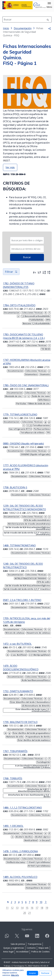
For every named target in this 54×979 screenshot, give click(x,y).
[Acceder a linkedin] (37, 937)
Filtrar (9, 271)
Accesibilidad (22, 951)
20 (24, 912)
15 (27, 907)
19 (46, 907)
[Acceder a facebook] (47, 937)
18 (41, 907)
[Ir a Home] (24, 5)
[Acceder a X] (17, 937)
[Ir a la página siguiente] (45, 902)
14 (22, 907)
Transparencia (34, 944)
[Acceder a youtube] (27, 937)
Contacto (31, 947)
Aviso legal (8, 951)
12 (12, 907)
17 (37, 907)
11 (7, 907)
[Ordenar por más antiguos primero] (39, 272)
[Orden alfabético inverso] (49, 272)
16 (32, 907)
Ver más (10, 167)
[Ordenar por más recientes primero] (34, 272)
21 (29, 912)
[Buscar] (47, 19)
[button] (49, 5)
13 (17, 907)
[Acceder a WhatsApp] (6, 937)
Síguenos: (27, 929)
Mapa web (43, 947)
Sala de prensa (18, 944)
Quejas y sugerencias (13, 947)
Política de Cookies (40, 951)
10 (41, 902)
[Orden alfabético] (44, 272)
